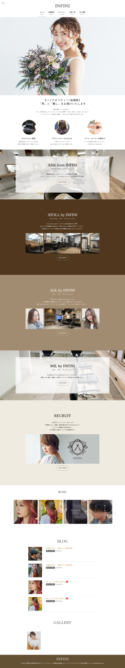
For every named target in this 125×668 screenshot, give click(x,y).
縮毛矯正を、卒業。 (23, 510)
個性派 (73, 510)
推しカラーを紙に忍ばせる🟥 (57, 582)
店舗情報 (51, 13)
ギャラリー (62, 13)
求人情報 (82, 13)
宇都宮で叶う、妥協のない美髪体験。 (47, 510)
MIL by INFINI (27, 512)
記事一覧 (72, 13)
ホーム (42, 13)
